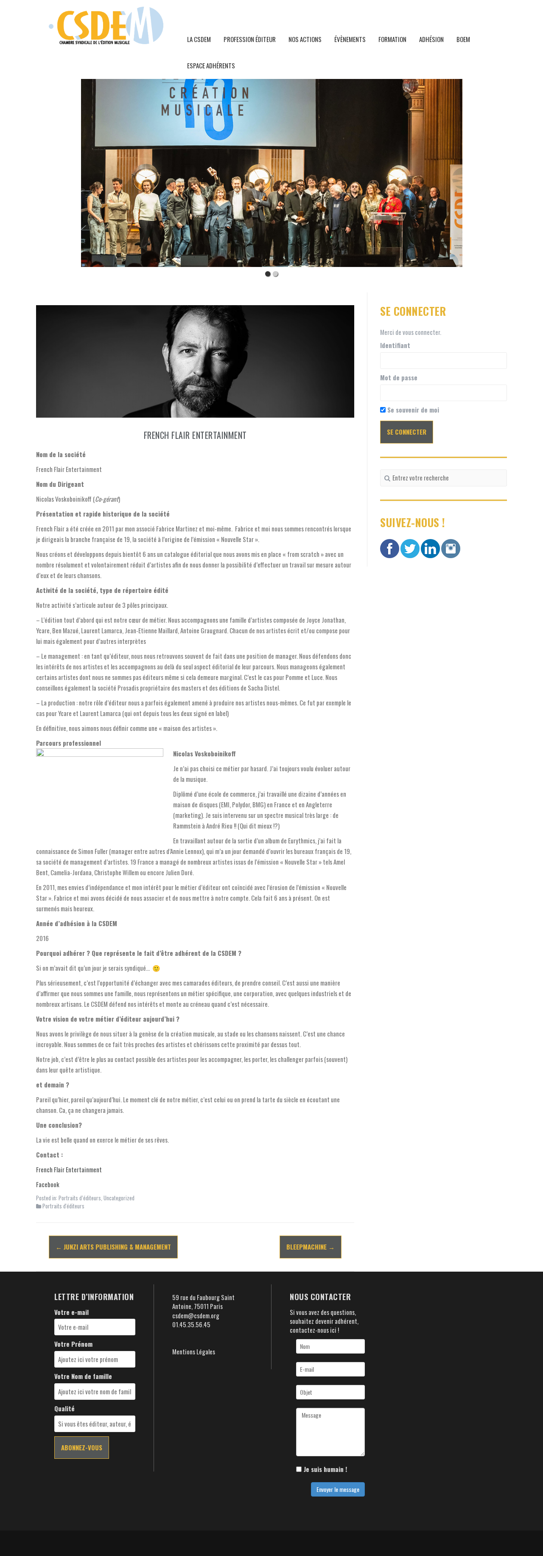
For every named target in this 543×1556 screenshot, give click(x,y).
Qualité (64, 1408)
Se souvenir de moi (412, 409)
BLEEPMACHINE (310, 1246)
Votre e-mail (71, 1312)
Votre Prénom (73, 1344)
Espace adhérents (211, 65)
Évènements (350, 39)
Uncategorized (119, 1198)
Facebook (47, 1184)
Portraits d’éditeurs (80, 1198)
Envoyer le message (337, 1489)
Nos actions (305, 39)
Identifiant (395, 345)
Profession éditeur (250, 39)
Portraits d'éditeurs (63, 1206)
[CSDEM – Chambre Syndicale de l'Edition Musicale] (106, 24)
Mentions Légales (193, 1351)
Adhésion (431, 39)
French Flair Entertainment (69, 1169)
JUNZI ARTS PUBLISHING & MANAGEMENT (113, 1246)
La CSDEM (199, 39)
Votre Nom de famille (83, 1376)
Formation (392, 39)
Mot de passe (398, 377)
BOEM (463, 39)
